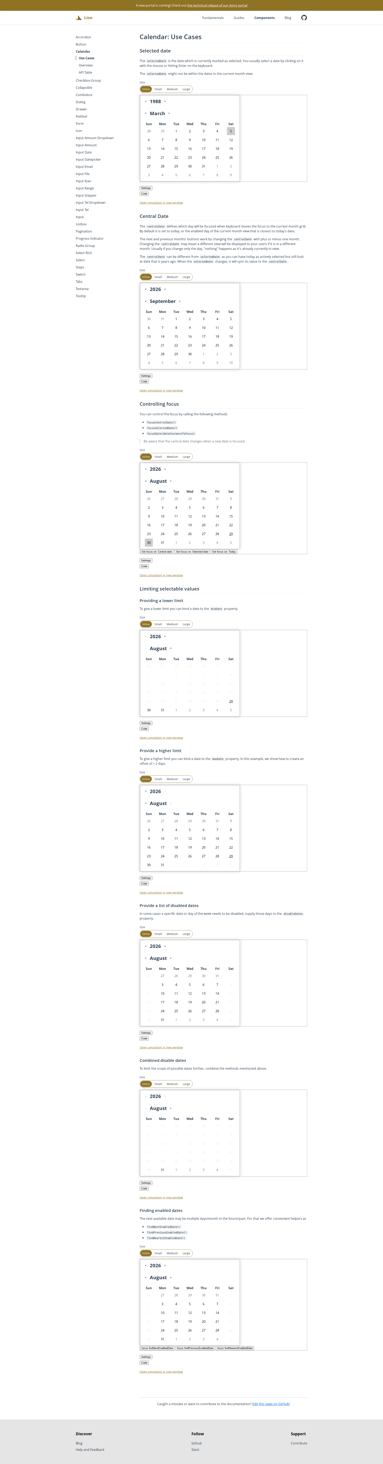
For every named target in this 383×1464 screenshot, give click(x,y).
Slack (195, 1449)
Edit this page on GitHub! (271, 1404)
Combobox (84, 95)
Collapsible (84, 87)
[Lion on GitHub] (304, 18)
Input (80, 217)
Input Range (85, 188)
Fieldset (81, 116)
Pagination (84, 231)
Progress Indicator (90, 238)
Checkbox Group (88, 80)
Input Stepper (86, 195)
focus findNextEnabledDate (157, 1348)
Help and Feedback (90, 1449)
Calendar (83, 51)
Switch (81, 274)
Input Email (84, 166)
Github (197, 1443)
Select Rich (84, 253)
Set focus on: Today (224, 551)
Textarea (82, 289)
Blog (288, 18)
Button (81, 44)
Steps (80, 267)
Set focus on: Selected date (192, 551)
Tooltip (81, 296)
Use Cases (86, 58)
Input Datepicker (88, 159)
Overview (86, 65)
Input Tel (82, 210)
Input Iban (83, 181)
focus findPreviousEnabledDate (195, 1348)
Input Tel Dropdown (91, 202)
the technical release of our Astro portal (217, 5)
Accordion (83, 37)
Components (264, 18)
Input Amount (86, 145)
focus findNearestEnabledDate (235, 1348)
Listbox (81, 224)
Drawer (81, 109)
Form (80, 123)
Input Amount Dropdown (95, 138)
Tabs (79, 281)
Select (80, 260)
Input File (83, 174)
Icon (79, 131)
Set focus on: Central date (157, 551)
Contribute (299, 1443)
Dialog (80, 102)
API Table (85, 72)
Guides (239, 18)
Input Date (84, 152)
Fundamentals (213, 18)
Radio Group (85, 245)
